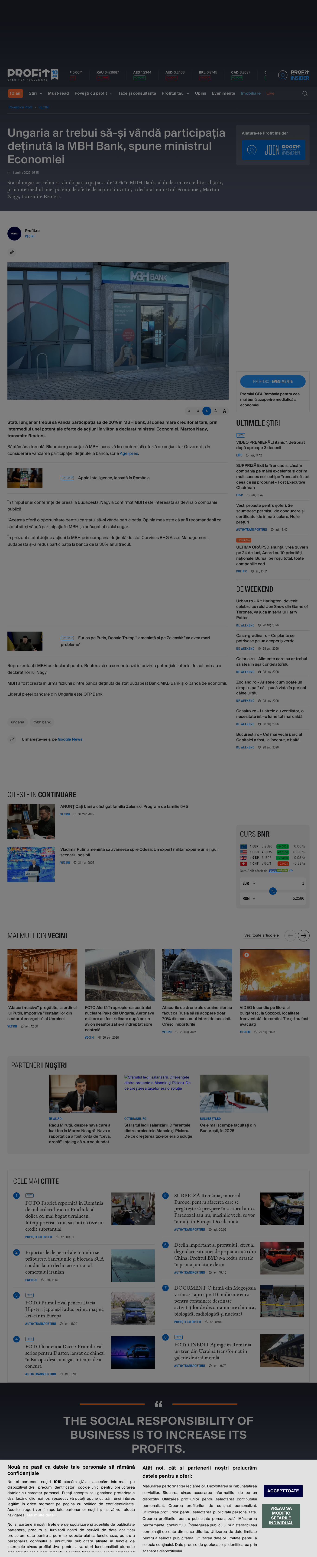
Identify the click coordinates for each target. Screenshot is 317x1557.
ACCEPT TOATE (283, 1491)
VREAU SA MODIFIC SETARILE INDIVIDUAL (281, 1516)
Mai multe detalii (41, 1515)
